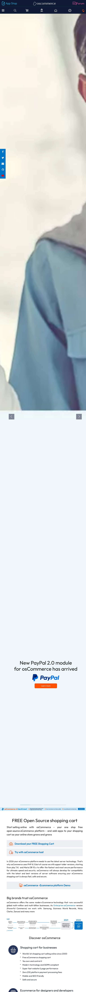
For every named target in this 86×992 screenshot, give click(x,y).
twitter (3, 158)
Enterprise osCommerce (64, 905)
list (3, 164)
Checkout (27, 10)
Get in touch (83, 10)
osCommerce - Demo (47, 885)
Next (79, 416)
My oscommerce (42, 10)
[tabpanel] (43, 410)
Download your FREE (34, 843)
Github (70, 10)
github (3, 170)
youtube (3, 176)
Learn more (46, 686)
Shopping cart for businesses (45, 963)
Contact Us (56, 10)
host (29, 852)
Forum (80, 3)
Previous (11, 416)
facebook (3, 152)
